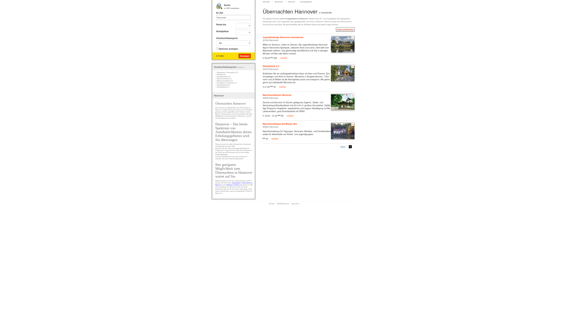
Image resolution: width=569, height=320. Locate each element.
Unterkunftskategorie (227, 38)
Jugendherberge (221, 85)
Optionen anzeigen (228, 48)
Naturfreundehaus (222, 79)
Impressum (295, 203)
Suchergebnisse (306, 1)
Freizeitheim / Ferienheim (224, 83)
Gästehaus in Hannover (234, 185)
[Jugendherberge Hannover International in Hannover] (343, 44)
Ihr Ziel (219, 12)
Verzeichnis (279, 1)
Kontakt (271, 203)
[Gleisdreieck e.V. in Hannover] (343, 73)
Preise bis (221, 24)
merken (283, 57)
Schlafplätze (222, 31)
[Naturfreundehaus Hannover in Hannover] (343, 102)
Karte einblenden (345, 29)
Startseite (266, 1)
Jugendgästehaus (221, 76)
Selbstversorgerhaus (222, 81)
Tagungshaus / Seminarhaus (225, 72)
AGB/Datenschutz (283, 203)
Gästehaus (219, 74)
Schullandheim (221, 87)
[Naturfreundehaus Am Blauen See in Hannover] (343, 131)
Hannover (291, 1)
